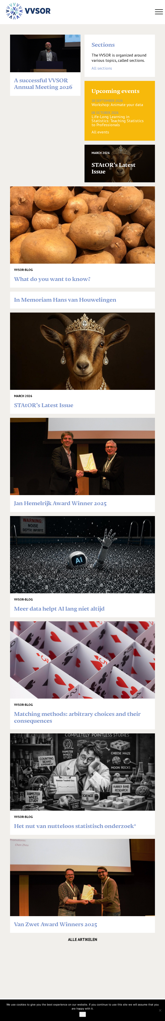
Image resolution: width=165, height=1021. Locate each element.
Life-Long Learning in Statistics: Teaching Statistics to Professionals (118, 119)
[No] (160, 1010)
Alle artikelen (82, 939)
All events (100, 132)
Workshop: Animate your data (117, 103)
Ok (82, 1014)
